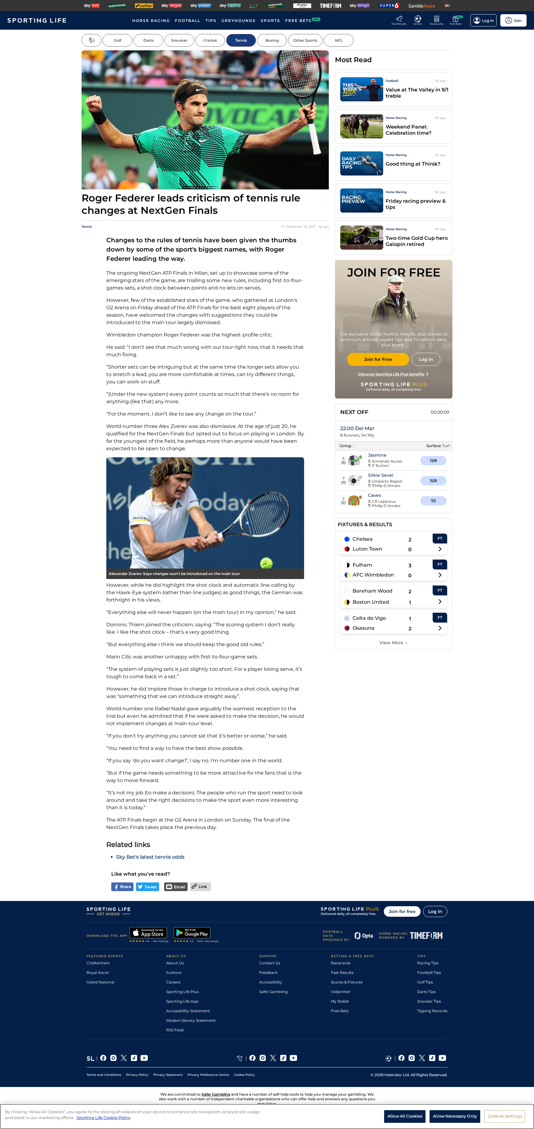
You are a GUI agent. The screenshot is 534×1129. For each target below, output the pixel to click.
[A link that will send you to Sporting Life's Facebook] (103, 1058)
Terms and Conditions (104, 1075)
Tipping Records (432, 1010)
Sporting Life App (182, 1001)
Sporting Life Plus (182, 991)
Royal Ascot (98, 972)
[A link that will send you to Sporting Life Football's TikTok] (432, 1058)
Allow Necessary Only (455, 1116)
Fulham (362, 565)
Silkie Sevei (380, 475)
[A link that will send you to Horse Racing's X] (273, 1058)
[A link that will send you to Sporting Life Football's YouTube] (442, 1058)
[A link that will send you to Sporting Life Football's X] (422, 1058)
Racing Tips (428, 963)
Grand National (100, 982)
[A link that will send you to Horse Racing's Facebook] (253, 1058)
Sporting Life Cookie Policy (103, 1117)
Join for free (402, 911)
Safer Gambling (273, 991)
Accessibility (270, 982)
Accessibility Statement (188, 1010)
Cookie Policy (244, 1075)
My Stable (340, 1001)
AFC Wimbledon (373, 575)
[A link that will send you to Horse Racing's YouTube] (293, 1058)
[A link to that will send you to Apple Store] (149, 935)
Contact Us (269, 963)
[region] (267, 1116)
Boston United (371, 602)
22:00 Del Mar (357, 428)
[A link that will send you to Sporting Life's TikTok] (134, 1058)
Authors (173, 972)
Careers (173, 982)
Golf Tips (425, 982)
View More (391, 642)
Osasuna (364, 628)
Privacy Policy (137, 1075)
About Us (175, 963)
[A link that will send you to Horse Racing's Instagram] (263, 1058)
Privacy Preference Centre (208, 1075)
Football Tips (429, 972)
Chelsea (363, 539)
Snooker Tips (429, 1001)
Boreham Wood (372, 591)
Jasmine (377, 455)
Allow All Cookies (405, 1116)
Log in (435, 911)
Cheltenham (98, 963)
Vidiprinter (340, 991)
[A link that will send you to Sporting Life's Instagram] (113, 1058)
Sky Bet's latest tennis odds (150, 857)
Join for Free (378, 359)
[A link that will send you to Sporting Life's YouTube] (144, 1058)
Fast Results (342, 972)
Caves (374, 495)
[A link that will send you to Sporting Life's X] (124, 1058)
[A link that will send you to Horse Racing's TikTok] (283, 1058)
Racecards (340, 963)
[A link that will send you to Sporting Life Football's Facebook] (401, 1058)
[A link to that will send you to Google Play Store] (196, 935)
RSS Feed (175, 1030)
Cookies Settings (505, 1116)
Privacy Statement (168, 1075)
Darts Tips (426, 991)
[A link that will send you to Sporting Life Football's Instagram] (412, 1058)
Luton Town (367, 549)
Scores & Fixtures (346, 982)
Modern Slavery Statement (191, 1020)
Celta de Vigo (369, 618)
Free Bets (340, 1010)
